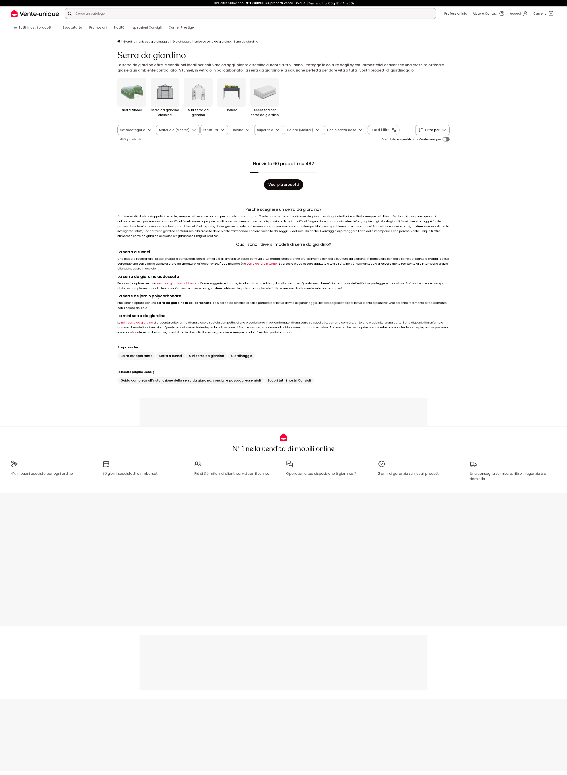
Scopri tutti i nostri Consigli (289, 380)
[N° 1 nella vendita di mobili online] (35, 13)
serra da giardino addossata (178, 283)
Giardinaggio (182, 41)
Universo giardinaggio (154, 41)
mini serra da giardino (137, 322)
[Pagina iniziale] (118, 41)
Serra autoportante (136, 356)
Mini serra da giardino (206, 356)
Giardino (129, 41)
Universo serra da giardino (212, 41)
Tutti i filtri (381, 129)
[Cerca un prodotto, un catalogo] (70, 13)
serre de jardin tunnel (262, 264)
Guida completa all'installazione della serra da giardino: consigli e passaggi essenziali (190, 380)
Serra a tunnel (170, 356)
